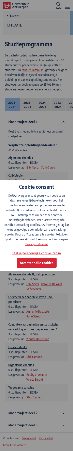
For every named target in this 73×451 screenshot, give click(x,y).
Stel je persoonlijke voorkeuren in (36, 253)
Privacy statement (36, 244)
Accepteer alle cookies (36, 263)
